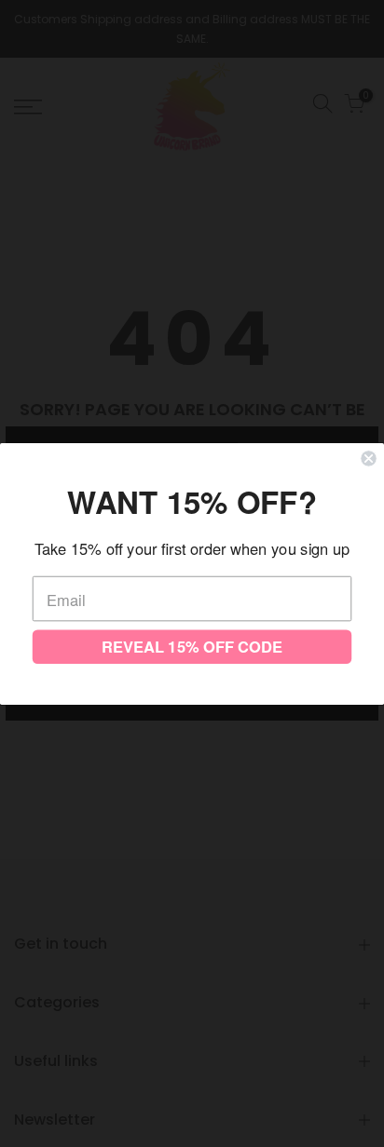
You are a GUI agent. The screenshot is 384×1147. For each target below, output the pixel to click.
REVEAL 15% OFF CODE (192, 646)
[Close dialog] (368, 458)
